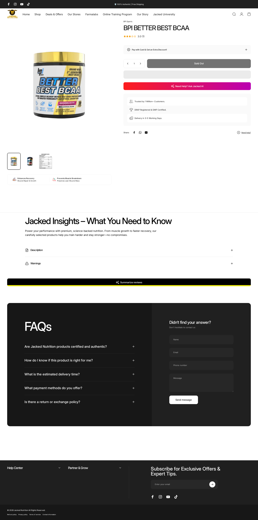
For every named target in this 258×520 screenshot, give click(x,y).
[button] (187, 74)
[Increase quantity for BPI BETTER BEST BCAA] (141, 63)
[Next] (103, 92)
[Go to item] (14, 161)
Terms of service (35, 514)
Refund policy (12, 514)
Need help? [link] (246, 132)
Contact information (49, 514)
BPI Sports (127, 21)
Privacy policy (22, 514)
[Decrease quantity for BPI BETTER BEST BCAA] (127, 63)
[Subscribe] (212, 484)
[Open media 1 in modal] (59, 85)
